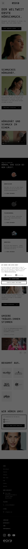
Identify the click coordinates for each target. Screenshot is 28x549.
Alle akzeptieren (14, 278)
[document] (14, 274)
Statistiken (20, 275)
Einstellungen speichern (14, 282)
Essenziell (9, 275)
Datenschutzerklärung (10, 271)
